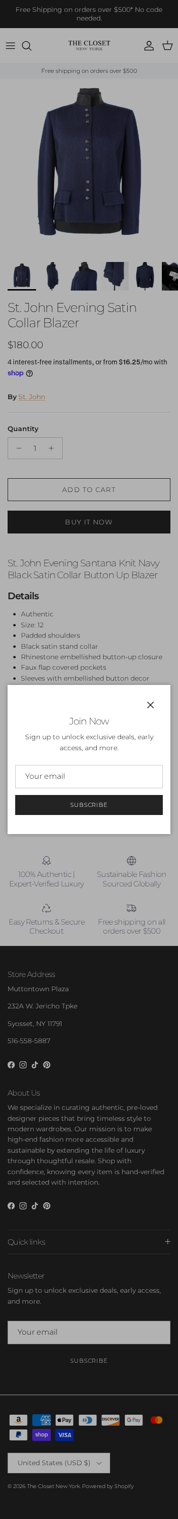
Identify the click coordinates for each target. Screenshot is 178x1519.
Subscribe (89, 804)
